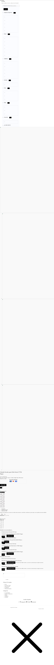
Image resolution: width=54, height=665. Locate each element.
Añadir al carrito (10, 535)
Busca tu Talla (3, 485)
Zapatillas (7, 52)
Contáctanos (7, 587)
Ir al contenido (2, 0)
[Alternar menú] (15, 13)
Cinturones (8, 76)
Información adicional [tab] (5, 509)
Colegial (7, 84)
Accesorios (6, 117)
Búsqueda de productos (7, 5)
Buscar (6, 9)
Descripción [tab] (3, 508)
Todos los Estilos (9, 17)
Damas (7, 20)
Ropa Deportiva (8, 55)
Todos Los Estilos (9, 38)
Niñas (7, 30)
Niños (7, 27)
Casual (7, 45)
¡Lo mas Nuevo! (7, 592)
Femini (5, 478)
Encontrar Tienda (7, 585)
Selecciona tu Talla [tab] (4, 510)
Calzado (12, 477)
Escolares (5, 80)
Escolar (1, 478)
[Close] (1, 487)
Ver (3, 536)
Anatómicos (8, 48)
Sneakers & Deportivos (8, 12)
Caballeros (7, 23)
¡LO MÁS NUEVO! (7, 125)
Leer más (6, 541)
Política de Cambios (8, 588)
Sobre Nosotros (7, 586)
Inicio (6, 584)
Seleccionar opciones (11, 562)
